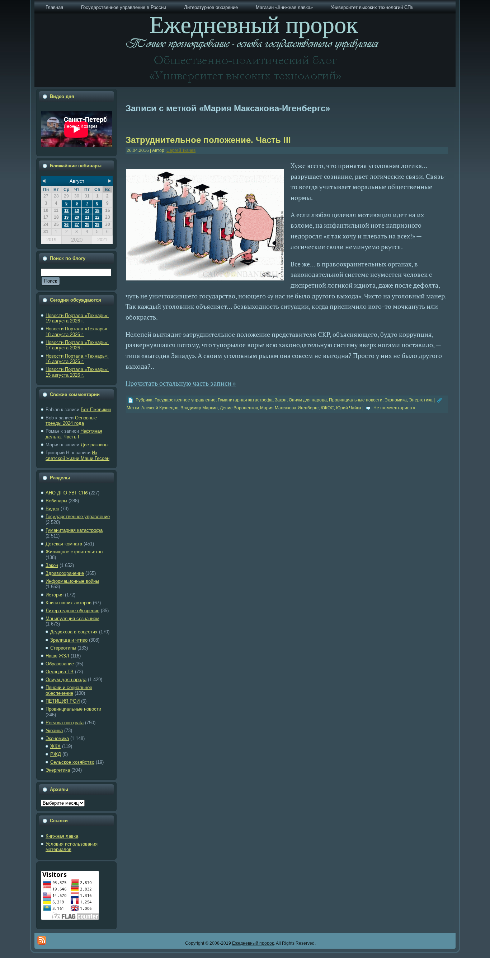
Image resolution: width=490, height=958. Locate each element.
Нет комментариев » (394, 407)
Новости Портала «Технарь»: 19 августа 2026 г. (77, 318)
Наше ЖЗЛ (57, 656)
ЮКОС (327, 407)
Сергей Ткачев (180, 150)
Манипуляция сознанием (72, 618)
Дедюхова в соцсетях (74, 631)
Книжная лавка (62, 836)
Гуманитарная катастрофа (74, 530)
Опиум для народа (66, 679)
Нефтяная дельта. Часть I (74, 434)
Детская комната (64, 544)
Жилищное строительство (74, 551)
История (54, 594)
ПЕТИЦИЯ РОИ (63, 701)
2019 (51, 239)
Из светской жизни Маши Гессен (77, 455)
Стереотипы (63, 648)
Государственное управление (78, 516)
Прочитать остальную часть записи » (181, 383)
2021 (102, 239)
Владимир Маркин (199, 407)
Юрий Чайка (348, 407)
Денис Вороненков (239, 407)
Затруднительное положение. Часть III (208, 140)
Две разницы (94, 444)
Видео (52, 508)
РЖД (55, 754)
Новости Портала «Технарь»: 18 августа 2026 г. (77, 331)
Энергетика (58, 770)
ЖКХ (55, 746)
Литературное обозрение (72, 610)
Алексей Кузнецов (159, 407)
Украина (54, 730)
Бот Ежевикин (96, 409)
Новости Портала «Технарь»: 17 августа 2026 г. (77, 345)
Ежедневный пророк (253, 943)
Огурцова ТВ (60, 671)
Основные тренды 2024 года (71, 420)
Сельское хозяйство (72, 762)
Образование (60, 663)
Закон (52, 565)
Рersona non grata (65, 722)
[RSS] (41, 940)
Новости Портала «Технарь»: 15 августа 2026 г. (77, 372)
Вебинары (56, 500)
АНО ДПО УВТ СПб (67, 493)
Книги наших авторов (68, 602)
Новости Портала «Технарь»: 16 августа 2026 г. (77, 358)
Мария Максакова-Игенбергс (289, 407)
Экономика (57, 738)
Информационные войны (72, 581)
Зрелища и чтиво (69, 640)
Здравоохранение (65, 573)
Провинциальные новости (73, 709)
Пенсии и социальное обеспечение (69, 690)
